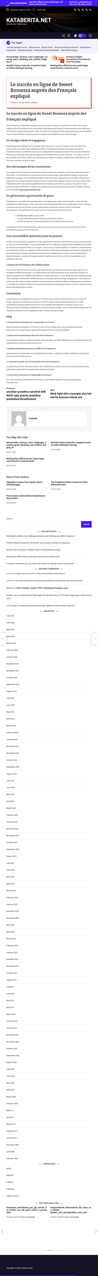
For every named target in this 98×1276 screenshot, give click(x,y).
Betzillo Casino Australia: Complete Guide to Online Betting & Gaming (26, 66)
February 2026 (12, 650)
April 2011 (10, 1117)
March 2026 (11, 643)
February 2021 (12, 1021)
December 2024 (12, 746)
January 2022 (11, 952)
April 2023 (10, 884)
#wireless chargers (25, 50)
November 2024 (12, 753)
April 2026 (10, 636)
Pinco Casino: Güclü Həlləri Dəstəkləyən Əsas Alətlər (25, 497)
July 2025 (10, 698)
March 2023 (11, 891)
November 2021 (12, 966)
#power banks (47, 47)
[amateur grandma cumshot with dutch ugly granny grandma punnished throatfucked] (3, 638)
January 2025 (11, 739)
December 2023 (12, 829)
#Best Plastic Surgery (69, 50)
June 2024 (10, 787)
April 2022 (10, 932)
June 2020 (10, 1076)
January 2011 (11, 1138)
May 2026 (10, 629)
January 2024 (11, 822)
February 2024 (12, 815)
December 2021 (12, 959)
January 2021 (11, 1028)
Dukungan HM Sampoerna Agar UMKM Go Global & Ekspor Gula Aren (47, 606)
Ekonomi (9, 1175)
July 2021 (10, 987)
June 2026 (10, 623)
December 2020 (12, 1035)
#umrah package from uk (17, 47)
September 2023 (12, 849)
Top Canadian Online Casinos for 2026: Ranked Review (69, 483)
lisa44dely (31, 1217)
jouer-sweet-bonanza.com (30, 190)
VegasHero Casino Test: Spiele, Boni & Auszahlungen (24, 483)
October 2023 (11, 842)
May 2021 (10, 1000)
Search (9, 518)
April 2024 (10, 801)
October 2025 (11, 678)
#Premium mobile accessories (66, 47)
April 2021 (10, 1007)
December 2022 (12, 911)
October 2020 (11, 1049)
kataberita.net (28, 20)
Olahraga (10, 1189)
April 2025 (10, 719)
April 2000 (10, 1152)
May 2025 (10, 712)
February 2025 (12, 732)
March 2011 (11, 1124)
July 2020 (10, 1069)
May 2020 (10, 1083)
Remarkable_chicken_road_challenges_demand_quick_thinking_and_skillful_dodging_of (27, 59)
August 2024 (11, 774)
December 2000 (12, 1145)
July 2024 (10, 781)
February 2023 (12, 897)
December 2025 (12, 664)
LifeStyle (9, 1182)
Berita (8, 1168)
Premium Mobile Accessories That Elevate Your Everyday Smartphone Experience (78, 61)
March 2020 (11, 1097)
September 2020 (12, 1056)
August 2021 (11, 980)
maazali (34, 103)
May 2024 (10, 794)
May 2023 (10, 877)
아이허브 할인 (11, 606)
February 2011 (12, 1131)
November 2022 (12, 918)
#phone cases (34, 47)
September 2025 (12, 684)
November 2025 (12, 671)
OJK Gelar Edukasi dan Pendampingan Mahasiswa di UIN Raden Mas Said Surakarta (49, 581)
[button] (2, 1231)
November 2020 (12, 1042)
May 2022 (10, 925)
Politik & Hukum (12, 1196)
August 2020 (11, 1062)
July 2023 (10, 863)
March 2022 (11, 939)
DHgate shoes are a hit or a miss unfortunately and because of (40, 573)
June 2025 (10, 705)
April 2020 (10, 1090)
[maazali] (18, 418)
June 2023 (10, 870)
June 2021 (10, 994)
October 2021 (11, 973)
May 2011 (10, 1110)
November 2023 (12, 836)
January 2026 (11, 657)
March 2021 (11, 1014)
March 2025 (11, 726)
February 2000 (12, 1158)
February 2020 (12, 1104)
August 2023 (11, 856)
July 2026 (10, 616)
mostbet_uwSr (12, 595)
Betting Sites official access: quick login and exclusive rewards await (69, 66)
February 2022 (12, 945)
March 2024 (11, 808)
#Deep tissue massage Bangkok (47, 50)
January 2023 (11, 904)
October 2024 (11, 760)
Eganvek (9, 588)
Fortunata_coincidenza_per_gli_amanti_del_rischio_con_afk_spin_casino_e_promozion (70, 3)
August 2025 (11, 691)
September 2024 (12, 767)
